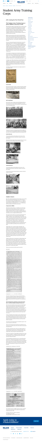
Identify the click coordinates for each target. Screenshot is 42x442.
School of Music (30, 43)
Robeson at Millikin (30, 42)
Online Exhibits (30, 17)
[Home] (21, 2)
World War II (29, 48)
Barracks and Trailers (30, 21)
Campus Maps (26, 427)
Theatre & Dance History (31, 47)
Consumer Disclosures (5, 439)
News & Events (36, 3)
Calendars (12, 427)
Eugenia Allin (29, 27)
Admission (4, 3)
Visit (7, 3)
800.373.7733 (27, 431)
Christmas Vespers (30, 22)
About (33, 3)
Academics (10, 3)
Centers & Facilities (19, 427)
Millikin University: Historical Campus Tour (33, 37)
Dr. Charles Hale (30, 26)
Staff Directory (13, 429)
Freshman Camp (30, 31)
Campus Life (29, 3)
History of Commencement (31, 32)
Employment (19, 429)
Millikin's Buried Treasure (31, 38)
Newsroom (32, 427)
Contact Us (33, 431)
